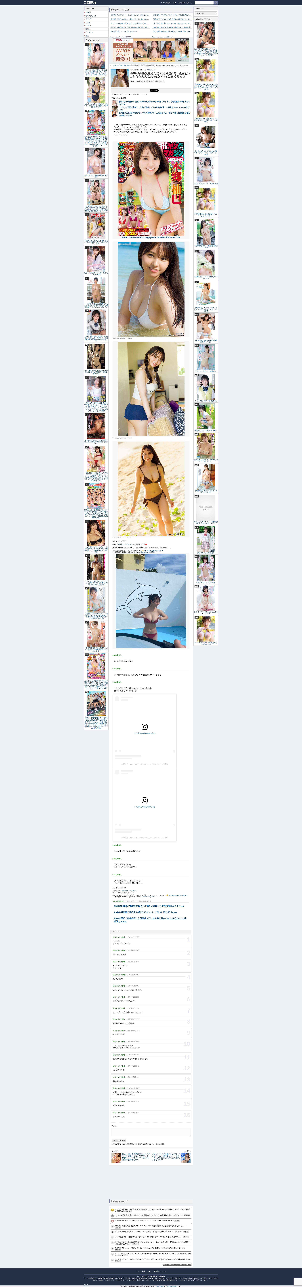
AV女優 (88, 12)
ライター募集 (165, 2)
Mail (174, 2)
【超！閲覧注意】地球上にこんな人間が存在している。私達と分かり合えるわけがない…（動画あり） (171, 23)
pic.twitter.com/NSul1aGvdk (153, 550)
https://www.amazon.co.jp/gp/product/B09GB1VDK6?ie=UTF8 (151, 237)
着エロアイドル (91, 16)
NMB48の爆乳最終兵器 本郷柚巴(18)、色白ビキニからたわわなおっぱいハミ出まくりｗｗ (160, 75)
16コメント (153, 70)
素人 (87, 36)
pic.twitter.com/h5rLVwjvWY (178, 895)
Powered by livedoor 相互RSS (121, 37)
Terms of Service (172, 1286)
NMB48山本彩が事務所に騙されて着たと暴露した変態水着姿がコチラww (149, 906)
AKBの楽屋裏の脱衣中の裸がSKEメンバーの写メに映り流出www (145, 912)
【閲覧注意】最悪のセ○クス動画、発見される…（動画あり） (171, 27)
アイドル (89, 26)
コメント (115, 1126)
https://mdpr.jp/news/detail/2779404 (121, 135)
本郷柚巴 (139, 81)
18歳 (145, 81)
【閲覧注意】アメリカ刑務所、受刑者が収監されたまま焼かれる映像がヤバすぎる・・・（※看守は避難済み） (171, 19)
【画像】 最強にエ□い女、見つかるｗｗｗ (124, 31)
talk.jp (86, 1285)
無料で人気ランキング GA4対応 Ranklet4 (176, 1265)
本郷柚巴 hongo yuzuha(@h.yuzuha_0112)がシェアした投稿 (145, 764)
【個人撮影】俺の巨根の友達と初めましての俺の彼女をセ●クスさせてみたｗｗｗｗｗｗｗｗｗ (171, 31)
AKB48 (132, 81)
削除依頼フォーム (185, 2)
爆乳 (156, 81)
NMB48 (151, 81)
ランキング (89, 32)
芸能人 (88, 22)
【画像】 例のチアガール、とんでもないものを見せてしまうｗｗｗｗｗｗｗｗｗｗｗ (130, 15)
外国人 (88, 29)
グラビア (89, 19)
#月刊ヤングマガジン (125, 544)
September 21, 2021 (148, 552)
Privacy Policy (159, 1286)
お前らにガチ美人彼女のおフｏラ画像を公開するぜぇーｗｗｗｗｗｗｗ (130, 27)
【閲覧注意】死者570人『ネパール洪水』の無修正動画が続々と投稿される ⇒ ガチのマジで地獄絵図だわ (171, 15)
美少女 (162, 81)
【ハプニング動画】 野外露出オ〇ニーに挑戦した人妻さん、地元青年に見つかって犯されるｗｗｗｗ (130, 23)
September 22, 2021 (148, 897)
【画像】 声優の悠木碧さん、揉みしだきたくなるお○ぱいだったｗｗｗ (130, 19)
